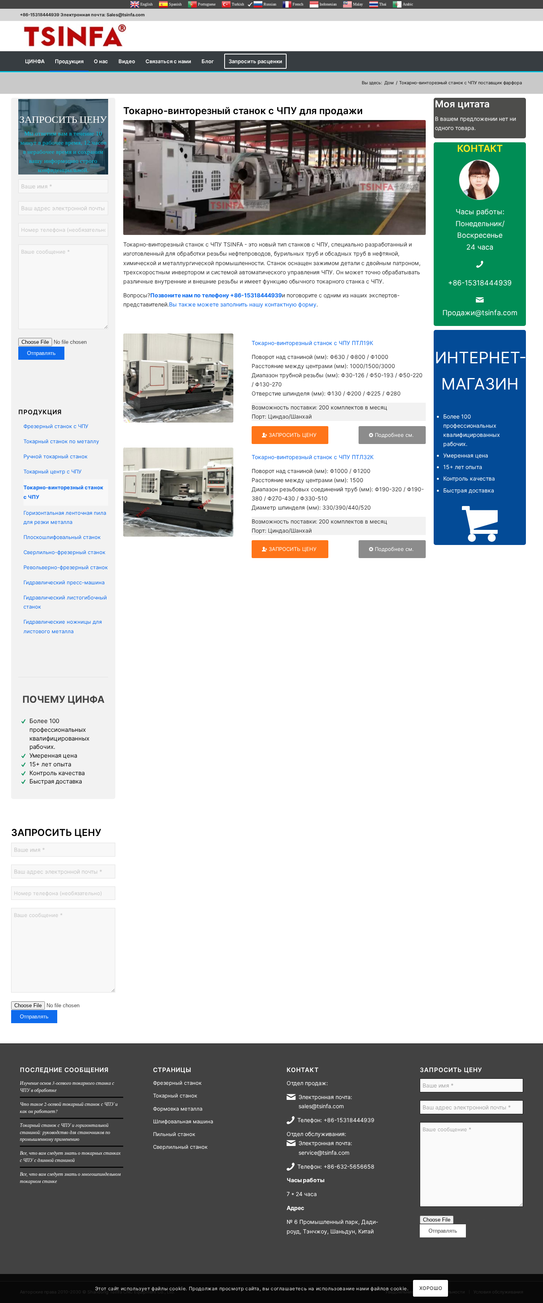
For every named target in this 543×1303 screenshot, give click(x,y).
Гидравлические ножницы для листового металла (62, 626)
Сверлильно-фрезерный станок (64, 552)
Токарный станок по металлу (61, 441)
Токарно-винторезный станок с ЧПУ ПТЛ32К (313, 457)
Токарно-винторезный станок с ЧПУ (63, 492)
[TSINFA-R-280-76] (75, 36)
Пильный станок (174, 1134)
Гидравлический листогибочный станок (65, 602)
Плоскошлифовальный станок (62, 537)
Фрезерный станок (177, 1083)
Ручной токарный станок (55, 456)
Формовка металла (177, 1108)
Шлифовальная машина (183, 1121)
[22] (178, 492)
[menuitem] (35, 61)
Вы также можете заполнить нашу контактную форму (242, 304)
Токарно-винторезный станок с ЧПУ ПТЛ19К (312, 342)
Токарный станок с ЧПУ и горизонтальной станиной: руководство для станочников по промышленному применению (65, 1132)
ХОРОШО (430, 1288)
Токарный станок (175, 1095)
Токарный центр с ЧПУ (52, 471)
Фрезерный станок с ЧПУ (55, 426)
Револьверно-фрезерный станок (65, 567)
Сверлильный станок (180, 1147)
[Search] (518, 61)
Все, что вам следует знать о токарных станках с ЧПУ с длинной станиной (70, 1156)
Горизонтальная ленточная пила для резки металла (64, 517)
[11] (178, 378)
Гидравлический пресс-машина (64, 582)
